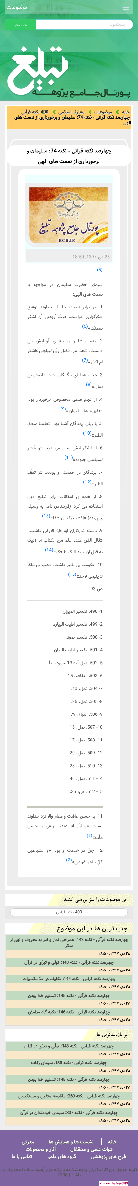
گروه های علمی (61, 1156)
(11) (69, 458)
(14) (49, 550)
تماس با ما (22, 1156)
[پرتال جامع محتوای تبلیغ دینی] (69, 70)
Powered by (114, 1183)
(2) (69, 860)
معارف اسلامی (71, 112)
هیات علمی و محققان (91, 1149)
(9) (63, 409)
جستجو (20, 25)
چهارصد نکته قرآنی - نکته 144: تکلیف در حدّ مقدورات (69, 978)
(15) (72, 574)
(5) (100, 270)
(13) (46, 516)
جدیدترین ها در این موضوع (92, 928)
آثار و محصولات (41, 1149)
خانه (126, 112)
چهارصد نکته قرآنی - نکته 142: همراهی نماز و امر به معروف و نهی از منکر (69, 942)
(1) (89, 836)
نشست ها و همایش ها (71, 1141)
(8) (89, 385)
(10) (87, 433)
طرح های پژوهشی (109, 1156)
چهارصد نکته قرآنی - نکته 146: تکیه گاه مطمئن (69, 1012)
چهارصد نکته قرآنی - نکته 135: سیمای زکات (69, 1062)
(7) (85, 360)
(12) (87, 482)
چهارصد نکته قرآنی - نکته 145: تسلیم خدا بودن (69, 995)
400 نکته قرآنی (34, 112)
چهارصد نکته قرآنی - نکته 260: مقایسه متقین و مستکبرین (69, 1095)
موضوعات (17, 7)
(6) (85, 326)
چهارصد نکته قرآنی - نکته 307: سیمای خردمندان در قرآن (69, 1112)
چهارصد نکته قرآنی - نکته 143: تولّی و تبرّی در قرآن (69, 962)
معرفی (28, 1141)
